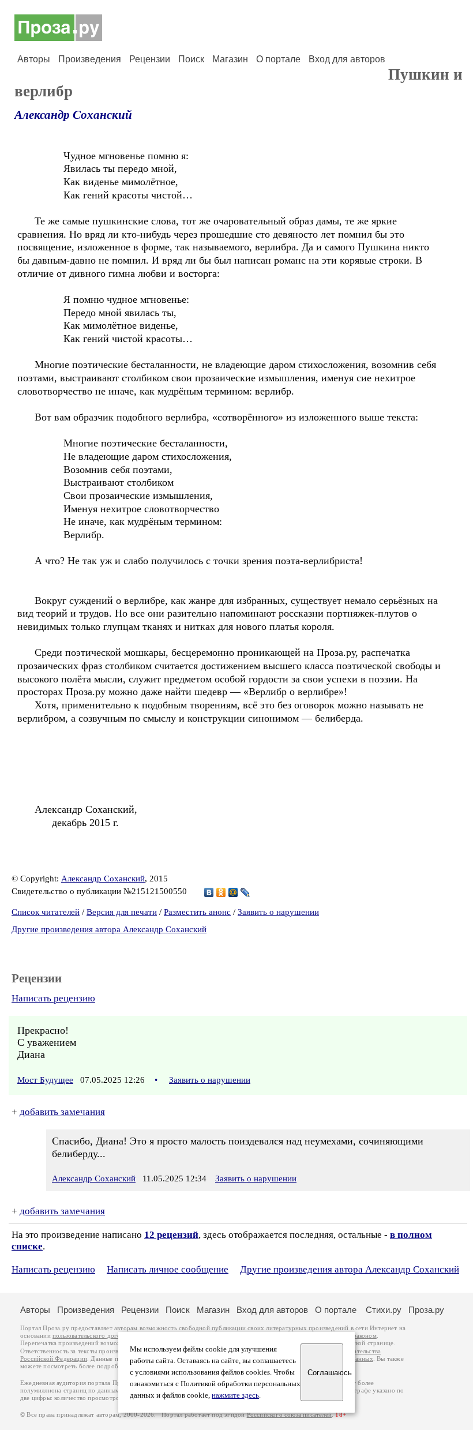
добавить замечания (62, 1111)
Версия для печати (122, 912)
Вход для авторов (347, 59)
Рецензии (149, 59)
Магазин (230, 59)
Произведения (89, 59)
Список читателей (46, 912)
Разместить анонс (197, 912)
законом (365, 1336)
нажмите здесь (235, 1395)
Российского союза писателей (289, 1415)
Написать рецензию (53, 998)
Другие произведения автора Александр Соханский (109, 929)
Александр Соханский (73, 115)
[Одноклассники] (221, 892)
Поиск (191, 59)
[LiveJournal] (245, 892)
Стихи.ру (383, 1310)
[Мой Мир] (233, 892)
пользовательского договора (93, 1336)
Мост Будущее (45, 1079)
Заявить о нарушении (278, 912)
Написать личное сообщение (167, 1269)
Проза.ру (426, 1310)
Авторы (33, 59)
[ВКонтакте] (209, 892)
